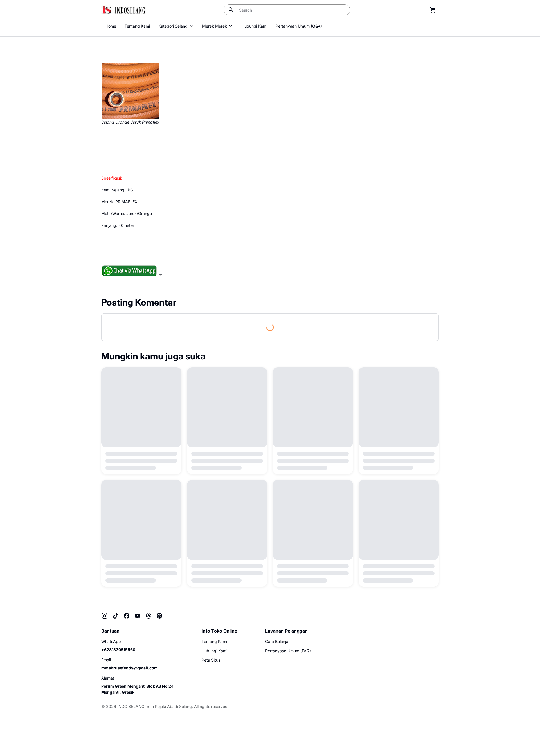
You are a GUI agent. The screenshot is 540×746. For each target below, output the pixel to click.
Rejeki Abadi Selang (173, 706)
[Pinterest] (159, 615)
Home (110, 26)
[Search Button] (231, 9)
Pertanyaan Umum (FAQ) (288, 650)
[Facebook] (126, 615)
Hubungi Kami (254, 26)
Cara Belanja (276, 641)
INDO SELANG (130, 706)
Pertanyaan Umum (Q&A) (299, 26)
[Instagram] (104, 615)
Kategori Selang (173, 26)
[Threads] (148, 615)
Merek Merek (214, 26)
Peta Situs (211, 660)
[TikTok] (115, 615)
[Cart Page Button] (433, 9)
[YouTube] (137, 615)
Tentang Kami (137, 26)
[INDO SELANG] (123, 10)
